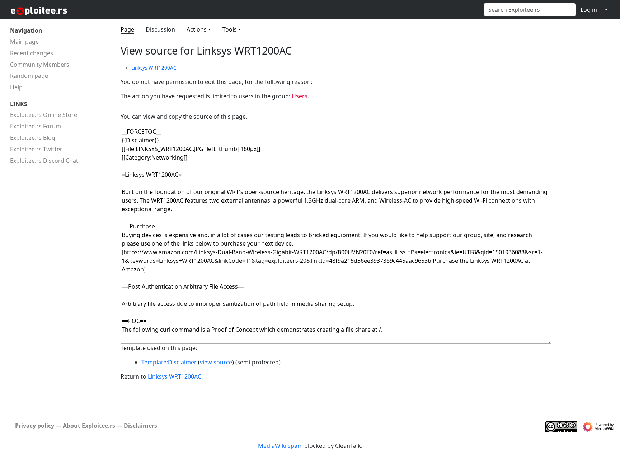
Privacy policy (34, 426)
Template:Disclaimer (169, 362)
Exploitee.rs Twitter (36, 149)
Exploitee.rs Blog (32, 138)
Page (127, 29)
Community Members (39, 64)
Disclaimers (140, 426)
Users (299, 96)
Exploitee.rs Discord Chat (44, 161)
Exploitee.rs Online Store (43, 115)
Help (16, 87)
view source (216, 362)
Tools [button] (229, 29)
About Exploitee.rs (89, 426)
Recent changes (31, 53)
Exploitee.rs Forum (35, 126)
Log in (589, 10)
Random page (29, 76)
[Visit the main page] (56, 10)
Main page (24, 42)
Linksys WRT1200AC (154, 68)
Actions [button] (197, 29)
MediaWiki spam (280, 446)
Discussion (160, 29)
